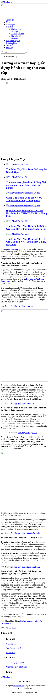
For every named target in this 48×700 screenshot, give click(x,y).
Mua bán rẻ (10, 652)
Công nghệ (10, 24)
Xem (8, 22)
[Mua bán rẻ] (6, 2)
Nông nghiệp (11, 43)
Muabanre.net (18, 686)
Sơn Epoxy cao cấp (14, 648)
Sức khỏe (10, 45)
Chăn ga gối (16, 29)
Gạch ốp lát (16, 36)
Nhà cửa (9, 27)
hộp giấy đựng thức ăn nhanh (26, 567)
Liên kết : (10, 57)
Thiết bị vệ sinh (17, 34)
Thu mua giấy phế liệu (15, 662)
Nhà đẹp (14, 38)
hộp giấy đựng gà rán (27, 433)
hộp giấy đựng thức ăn (24, 403)
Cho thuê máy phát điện (16, 667)
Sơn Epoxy (15, 31)
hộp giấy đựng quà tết (23, 306)
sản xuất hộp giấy (15, 249)
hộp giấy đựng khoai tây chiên (26, 533)
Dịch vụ (9, 47)
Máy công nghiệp (13, 41)
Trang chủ (10, 20)
